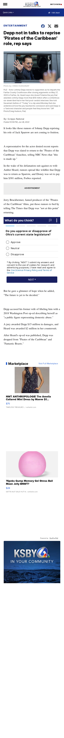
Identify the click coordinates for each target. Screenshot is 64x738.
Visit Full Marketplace (48, 364)
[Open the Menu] (5, 4)
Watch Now (55, 4)
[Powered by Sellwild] (53, 538)
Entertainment (15, 25)
